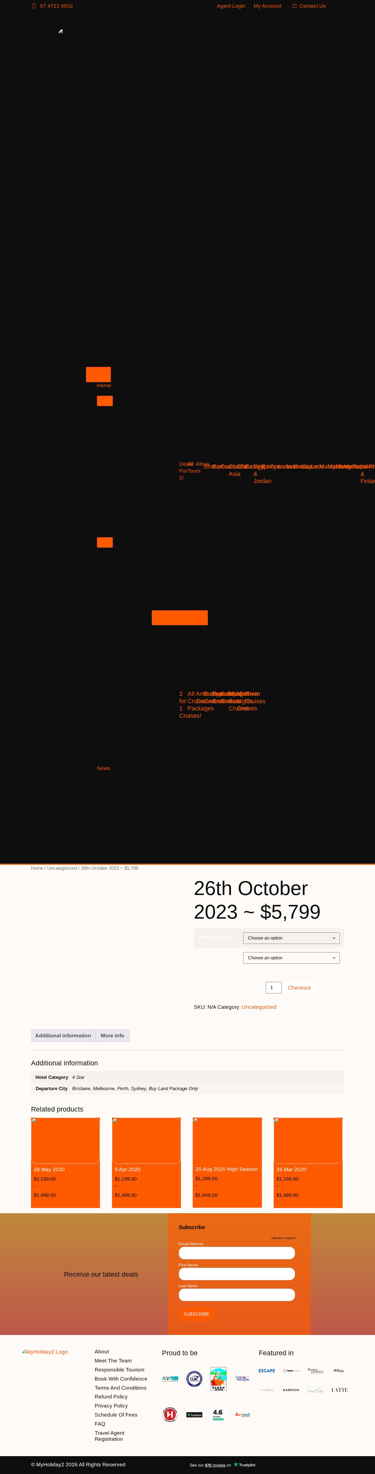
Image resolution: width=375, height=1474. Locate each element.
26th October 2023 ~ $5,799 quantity (229, 989)
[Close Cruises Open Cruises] (105, 542)
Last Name (188, 1286)
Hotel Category (214, 937)
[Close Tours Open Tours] (105, 401)
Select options (73, 1203)
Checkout (299, 988)
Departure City (214, 957)
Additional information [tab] (63, 1035)
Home (37, 868)
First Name (188, 1265)
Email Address (193, 1243)
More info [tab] (112, 1035)
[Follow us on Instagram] (339, 1465)
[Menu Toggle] (98, 374)
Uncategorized (62, 868)
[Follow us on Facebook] (325, 1465)
